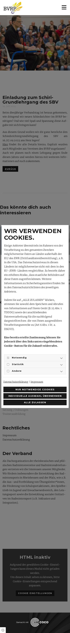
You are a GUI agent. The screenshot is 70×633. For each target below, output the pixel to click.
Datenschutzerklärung (15, 381)
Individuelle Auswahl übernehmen (35, 396)
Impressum (37, 381)
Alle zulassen (35, 402)
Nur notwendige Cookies (35, 389)
